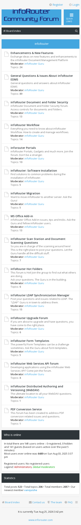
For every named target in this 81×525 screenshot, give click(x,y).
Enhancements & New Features (32, 53)
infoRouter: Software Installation (34, 170)
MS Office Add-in (22, 216)
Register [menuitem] (57, 4)
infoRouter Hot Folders (26, 269)
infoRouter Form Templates (30, 341)
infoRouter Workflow (25, 125)
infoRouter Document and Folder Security (39, 102)
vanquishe (30, 490)
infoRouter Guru (34, 63)
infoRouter (42, 44)
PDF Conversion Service (26, 409)
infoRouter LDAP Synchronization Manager (40, 295)
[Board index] (31, 15)
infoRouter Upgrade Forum (29, 318)
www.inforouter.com (41, 520)
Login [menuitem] (75, 4)
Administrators (22, 467)
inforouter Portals (23, 148)
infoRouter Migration (25, 193)
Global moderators (44, 467)
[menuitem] (76, 31)
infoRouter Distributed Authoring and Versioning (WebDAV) (37, 388)
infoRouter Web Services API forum (35, 363)
